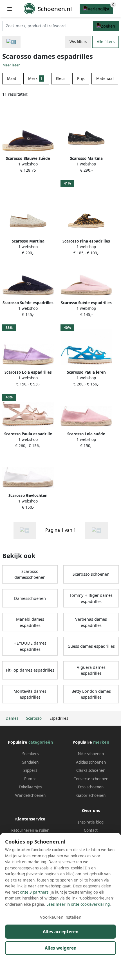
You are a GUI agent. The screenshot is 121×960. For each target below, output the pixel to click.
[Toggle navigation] (9, 9)
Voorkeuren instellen (60, 917)
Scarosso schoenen (91, 574)
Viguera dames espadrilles (91, 670)
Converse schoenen (90, 778)
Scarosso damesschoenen (30, 574)
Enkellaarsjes (30, 786)
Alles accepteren (61, 931)
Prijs (80, 78)
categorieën (40, 742)
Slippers (30, 770)
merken (101, 742)
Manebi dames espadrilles (30, 622)
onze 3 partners (34, 892)
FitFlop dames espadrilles (30, 670)
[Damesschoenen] (11, 42)
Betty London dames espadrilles (91, 694)
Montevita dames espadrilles (30, 694)
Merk (35, 78)
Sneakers (30, 753)
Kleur (60, 78)
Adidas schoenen (91, 762)
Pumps (30, 778)
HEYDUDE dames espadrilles (30, 646)
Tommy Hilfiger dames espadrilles (91, 598)
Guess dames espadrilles (91, 646)
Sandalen (30, 762)
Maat (11, 78)
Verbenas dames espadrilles (91, 622)
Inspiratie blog (91, 822)
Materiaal (104, 78)
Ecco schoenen (91, 786)
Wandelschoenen (30, 795)
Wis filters (78, 41)
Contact (91, 830)
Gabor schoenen (91, 795)
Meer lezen (12, 65)
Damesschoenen (30, 598)
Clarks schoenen (90, 770)
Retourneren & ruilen (30, 830)
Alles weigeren (61, 948)
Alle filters (106, 41)
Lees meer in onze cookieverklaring (78, 904)
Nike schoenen (91, 753)
